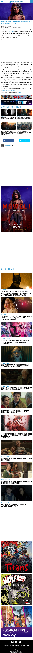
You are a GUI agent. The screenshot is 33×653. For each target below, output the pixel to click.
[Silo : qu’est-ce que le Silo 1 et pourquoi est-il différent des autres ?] (16, 354)
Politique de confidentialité (17, 648)
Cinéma (2, 26)
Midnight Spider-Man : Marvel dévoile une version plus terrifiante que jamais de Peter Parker (16, 436)
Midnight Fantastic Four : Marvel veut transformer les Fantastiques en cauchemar (15, 342)
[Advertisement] (16, 50)
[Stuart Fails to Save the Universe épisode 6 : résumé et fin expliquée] (16, 470)
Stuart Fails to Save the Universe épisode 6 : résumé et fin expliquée (16, 482)
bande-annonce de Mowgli (9, 90)
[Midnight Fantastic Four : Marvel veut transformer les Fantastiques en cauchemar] (16, 329)
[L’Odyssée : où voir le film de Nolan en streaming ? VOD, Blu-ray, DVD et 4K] (24, 126)
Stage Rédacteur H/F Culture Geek (16, 651)
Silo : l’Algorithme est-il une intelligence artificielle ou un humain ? (16, 389)
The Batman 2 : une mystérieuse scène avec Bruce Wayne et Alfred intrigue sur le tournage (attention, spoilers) (16, 293)
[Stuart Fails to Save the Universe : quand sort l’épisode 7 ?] (16, 447)
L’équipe (16, 649)
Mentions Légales (16, 647)
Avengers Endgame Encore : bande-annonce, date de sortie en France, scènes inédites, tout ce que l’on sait (8, 133)
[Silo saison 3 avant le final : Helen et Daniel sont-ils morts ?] (16, 400)
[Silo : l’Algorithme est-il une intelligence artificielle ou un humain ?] (16, 377)
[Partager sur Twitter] (24, 140)
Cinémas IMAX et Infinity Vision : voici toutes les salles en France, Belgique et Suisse (24, 119)
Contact (16, 650)
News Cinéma (8, 26)
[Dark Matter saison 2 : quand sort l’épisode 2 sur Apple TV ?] (16, 493)
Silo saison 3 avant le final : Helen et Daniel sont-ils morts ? (15, 412)
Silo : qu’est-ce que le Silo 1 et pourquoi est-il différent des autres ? (15, 366)
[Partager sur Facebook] (8, 140)
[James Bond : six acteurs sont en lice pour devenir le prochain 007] (8, 112)
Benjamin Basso (6, 27)
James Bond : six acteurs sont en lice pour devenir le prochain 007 (8, 118)
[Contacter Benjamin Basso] (13, 145)
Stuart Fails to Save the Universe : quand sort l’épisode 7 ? (16, 459)
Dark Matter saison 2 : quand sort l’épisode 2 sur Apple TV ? (14, 505)
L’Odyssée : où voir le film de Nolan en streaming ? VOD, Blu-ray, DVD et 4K (24, 132)
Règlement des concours (16, 652)
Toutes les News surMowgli (16, 226)
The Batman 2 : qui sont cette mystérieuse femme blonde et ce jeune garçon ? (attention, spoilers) (16, 318)
